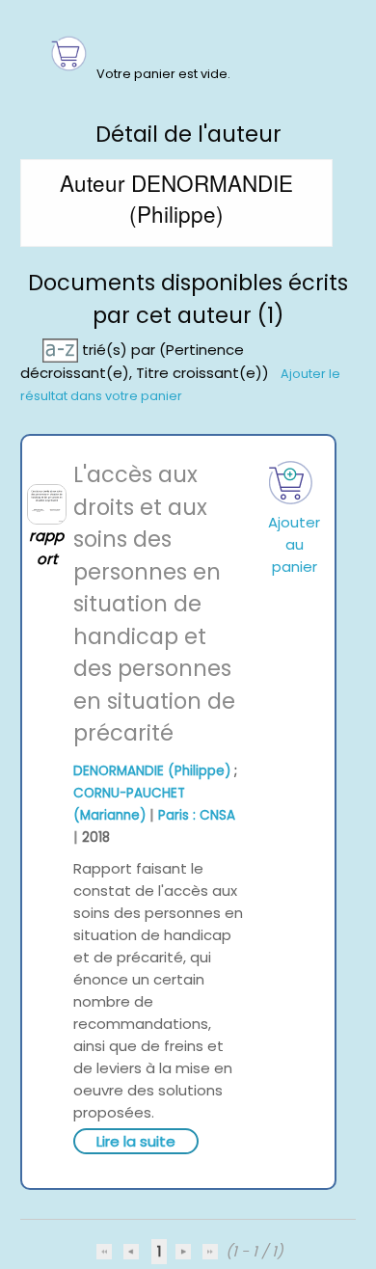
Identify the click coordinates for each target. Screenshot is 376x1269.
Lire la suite (135, 1141)
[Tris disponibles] (62, 349)
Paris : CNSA (196, 815)
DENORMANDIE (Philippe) (151, 771)
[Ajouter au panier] (290, 482)
